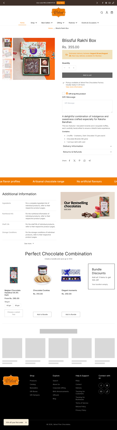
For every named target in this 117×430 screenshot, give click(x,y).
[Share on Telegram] (89, 160)
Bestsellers (34, 388)
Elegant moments (69, 290)
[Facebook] (102, 2)
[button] (87, 75)
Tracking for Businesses (80, 398)
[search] (101, 12)
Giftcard (56, 395)
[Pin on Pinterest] (79, 160)
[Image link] (88, 205)
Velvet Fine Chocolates (61, 424)
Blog (54, 399)
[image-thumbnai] (7, 43)
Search (55, 381)
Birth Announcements (61, 391)
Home (50, 28)
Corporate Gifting (59, 388)
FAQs (78, 381)
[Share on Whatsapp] (84, 160)
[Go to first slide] (97, 3)
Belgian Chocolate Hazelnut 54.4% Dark (12, 292)
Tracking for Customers (80, 392)
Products (33, 381)
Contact (79, 384)
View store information (74, 87)
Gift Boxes (33, 391)
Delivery (79, 388)
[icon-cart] (111, 12)
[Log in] (106, 12)
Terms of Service (82, 403)
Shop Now (60, 3)
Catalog (33, 384)
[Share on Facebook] (69, 160)
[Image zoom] (34, 59)
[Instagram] (106, 2)
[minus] (64, 67)
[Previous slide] (4, 3)
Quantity (66, 63)
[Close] (26, 422)
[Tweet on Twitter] (74, 160)
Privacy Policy (81, 410)
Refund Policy (81, 406)
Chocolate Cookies (41, 290)
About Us (56, 384)
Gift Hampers (35, 395)
